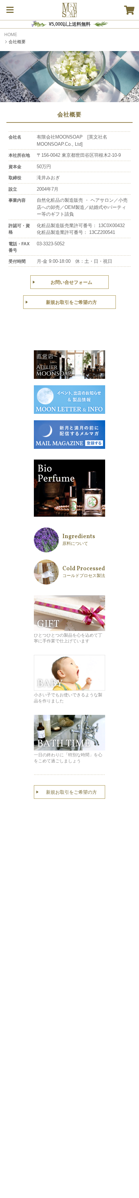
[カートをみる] (129, 10)
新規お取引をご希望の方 (71, 302)
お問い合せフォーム (71, 282)
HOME (10, 34)
